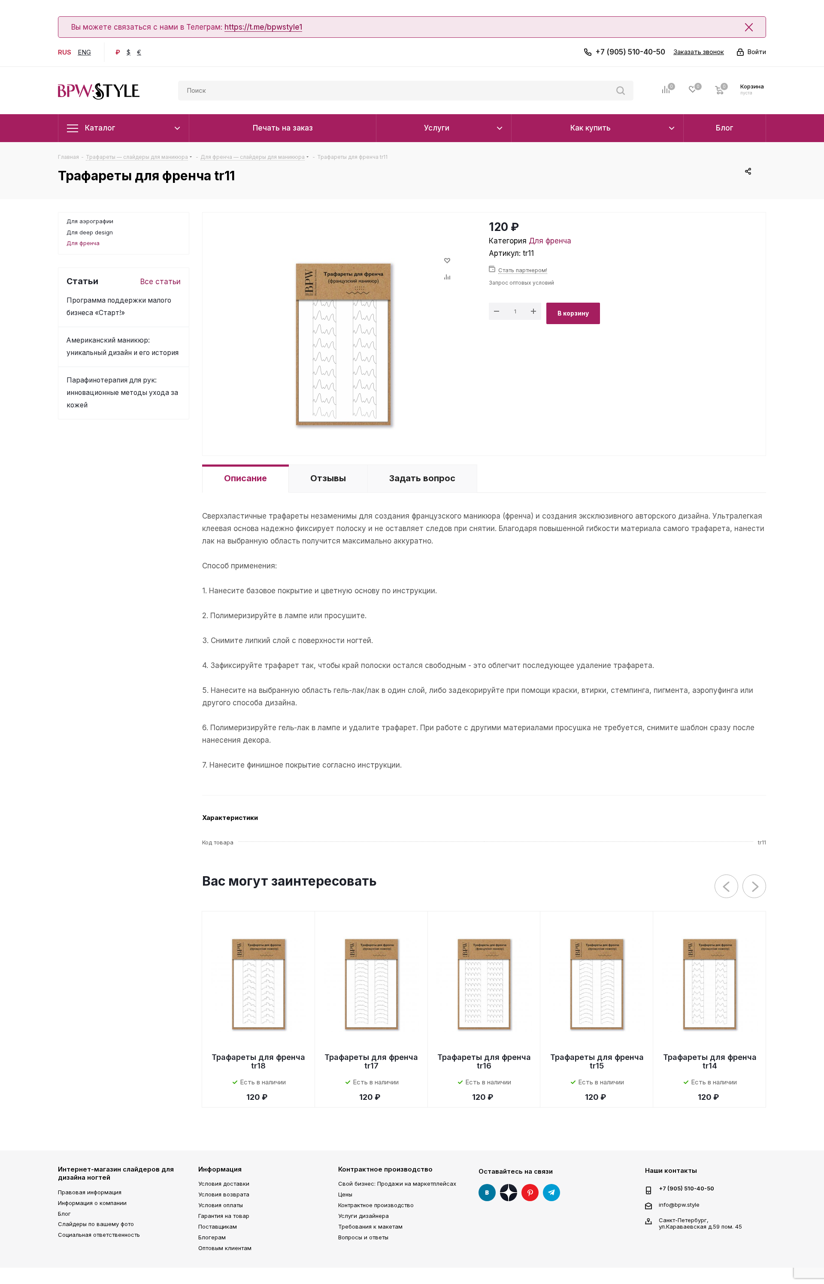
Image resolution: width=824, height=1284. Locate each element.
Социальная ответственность (99, 1234)
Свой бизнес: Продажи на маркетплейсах (397, 1183)
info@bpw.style (679, 1204)
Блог (64, 1213)
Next (754, 886)
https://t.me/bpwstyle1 (263, 27)
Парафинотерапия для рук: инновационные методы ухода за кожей (122, 392)
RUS (64, 52)
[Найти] (620, 90)
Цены (345, 1194)
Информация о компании (92, 1202)
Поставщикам (217, 1226)
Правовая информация (89, 1192)
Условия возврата (223, 1194)
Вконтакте (487, 1192)
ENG (84, 52)
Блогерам (212, 1237)
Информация (220, 1169)
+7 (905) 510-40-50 (630, 52)
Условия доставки (223, 1183)
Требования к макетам (370, 1226)
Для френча (550, 241)
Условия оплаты (220, 1205)
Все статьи (160, 281)
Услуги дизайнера (363, 1215)
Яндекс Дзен (508, 1192)
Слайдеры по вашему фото (96, 1223)
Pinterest (530, 1192)
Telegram (551, 1192)
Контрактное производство (385, 1169)
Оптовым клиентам (224, 1248)
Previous (727, 886)
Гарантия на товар (223, 1215)
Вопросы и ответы (363, 1237)
